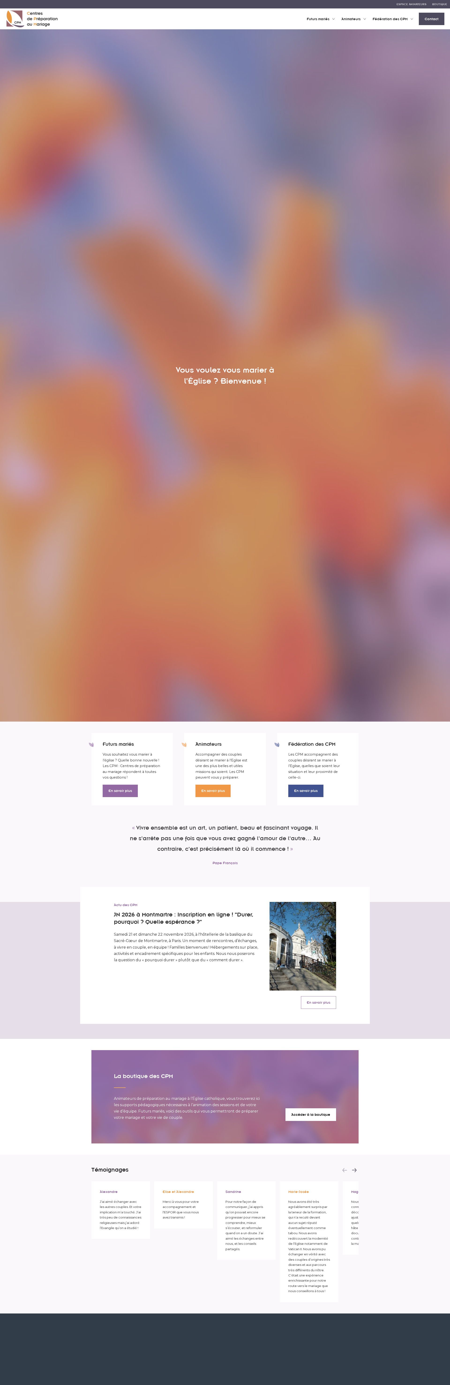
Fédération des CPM (390, 19)
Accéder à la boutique (310, 1114)
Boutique (439, 4)
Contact (432, 19)
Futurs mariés (318, 19)
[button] (344, 1170)
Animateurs (350, 19)
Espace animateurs (412, 4)
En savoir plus (120, 791)
